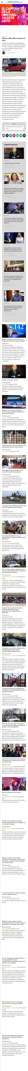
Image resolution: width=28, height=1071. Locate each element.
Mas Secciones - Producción (10, 655)
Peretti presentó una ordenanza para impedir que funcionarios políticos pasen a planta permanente (13, 308)
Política (4, 36)
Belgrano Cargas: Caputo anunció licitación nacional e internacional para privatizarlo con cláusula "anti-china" (13, 923)
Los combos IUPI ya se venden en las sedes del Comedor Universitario (12, 471)
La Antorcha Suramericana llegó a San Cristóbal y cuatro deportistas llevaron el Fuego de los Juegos (14, 690)
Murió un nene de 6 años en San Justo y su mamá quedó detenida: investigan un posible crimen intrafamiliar (13, 725)
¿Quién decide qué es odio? (12, 163)
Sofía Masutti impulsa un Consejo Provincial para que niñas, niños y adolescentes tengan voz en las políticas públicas (14, 191)
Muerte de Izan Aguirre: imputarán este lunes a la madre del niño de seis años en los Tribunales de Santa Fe (14, 571)
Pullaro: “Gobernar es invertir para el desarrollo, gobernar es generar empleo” (13, 340)
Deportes (4, 696)
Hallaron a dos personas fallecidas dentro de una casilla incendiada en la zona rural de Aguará (13, 412)
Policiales (5, 417)
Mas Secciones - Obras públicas (11, 1007)
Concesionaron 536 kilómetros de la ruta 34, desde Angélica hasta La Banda (14, 506)
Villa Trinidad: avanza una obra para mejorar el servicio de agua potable (12, 1002)
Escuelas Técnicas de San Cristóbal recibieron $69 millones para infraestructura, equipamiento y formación (12, 610)
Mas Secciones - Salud (8, 766)
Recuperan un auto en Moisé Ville (14, 127)
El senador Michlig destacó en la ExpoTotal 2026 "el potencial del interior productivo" (13, 537)
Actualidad (5, 451)
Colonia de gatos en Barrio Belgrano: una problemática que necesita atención (14, 446)
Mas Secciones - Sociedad (9, 796)
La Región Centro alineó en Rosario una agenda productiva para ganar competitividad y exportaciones (13, 649)
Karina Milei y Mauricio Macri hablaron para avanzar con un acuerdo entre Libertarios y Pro (13, 249)
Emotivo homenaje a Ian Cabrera (11, 792)
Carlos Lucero (10, 52)
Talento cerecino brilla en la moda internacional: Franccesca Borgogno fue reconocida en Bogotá (13, 822)
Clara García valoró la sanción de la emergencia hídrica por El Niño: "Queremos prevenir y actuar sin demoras (14, 221)
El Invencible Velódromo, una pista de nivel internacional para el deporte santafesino (13, 1037)
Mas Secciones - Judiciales (9, 576)
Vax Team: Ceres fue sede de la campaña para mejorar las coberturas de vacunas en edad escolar (13, 760)
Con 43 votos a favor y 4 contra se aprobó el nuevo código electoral (13, 893)
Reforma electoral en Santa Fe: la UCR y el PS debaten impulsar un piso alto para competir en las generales (13, 279)
